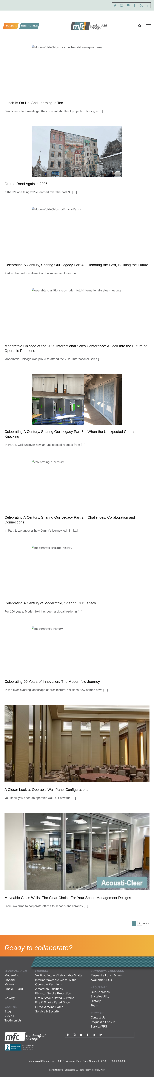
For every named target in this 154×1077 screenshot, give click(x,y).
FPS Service (11, 25)
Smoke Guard (14, 989)
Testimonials (13, 1020)
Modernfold (12, 975)
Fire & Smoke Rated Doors (53, 1002)
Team (94, 1005)
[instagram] (121, 5)
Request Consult (29, 25)
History (96, 1001)
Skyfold (10, 980)
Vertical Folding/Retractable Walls (58, 975)
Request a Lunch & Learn (107, 975)
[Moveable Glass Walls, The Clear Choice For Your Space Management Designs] (77, 851)
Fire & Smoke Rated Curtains (54, 998)
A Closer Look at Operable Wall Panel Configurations (46, 790)
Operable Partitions (48, 984)
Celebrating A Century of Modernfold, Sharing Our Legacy (50, 603)
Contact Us (98, 1017)
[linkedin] (148, 5)
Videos (9, 1016)
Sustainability (100, 996)
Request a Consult (103, 1022)
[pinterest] (114, 5)
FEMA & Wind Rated (49, 1007)
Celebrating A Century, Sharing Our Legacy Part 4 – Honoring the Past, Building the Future (76, 265)
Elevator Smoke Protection (53, 993)
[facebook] (134, 5)
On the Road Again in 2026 (26, 184)
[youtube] (128, 5)
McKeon (10, 984)
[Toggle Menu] (148, 25)
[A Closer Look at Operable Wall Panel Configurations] (77, 743)
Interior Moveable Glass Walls (55, 980)
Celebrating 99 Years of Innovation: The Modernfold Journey (52, 681)
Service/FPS (99, 1026)
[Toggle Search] (139, 25)
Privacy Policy (99, 1070)
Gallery (10, 998)
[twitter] (141, 5)
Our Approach (100, 992)
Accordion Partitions (49, 989)
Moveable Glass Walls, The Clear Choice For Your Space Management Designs (68, 898)
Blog (8, 1011)
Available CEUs (101, 980)
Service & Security (47, 1011)
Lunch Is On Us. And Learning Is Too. (34, 103)
